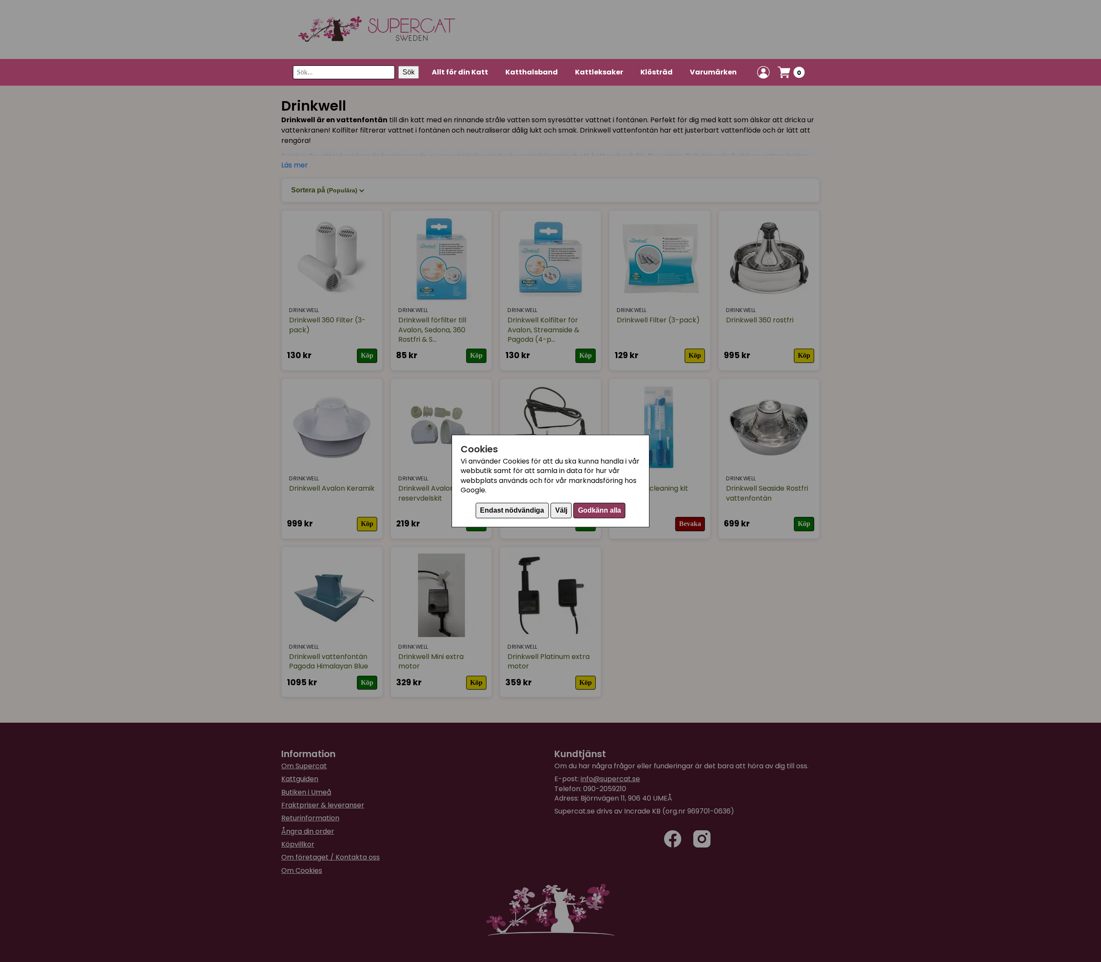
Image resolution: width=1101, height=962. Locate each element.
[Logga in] (763, 72)
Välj (561, 510)
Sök (409, 72)
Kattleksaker (599, 72)
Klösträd (656, 72)
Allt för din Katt (460, 72)
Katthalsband (531, 72)
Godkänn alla (599, 510)
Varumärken (713, 72)
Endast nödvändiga (512, 510)
